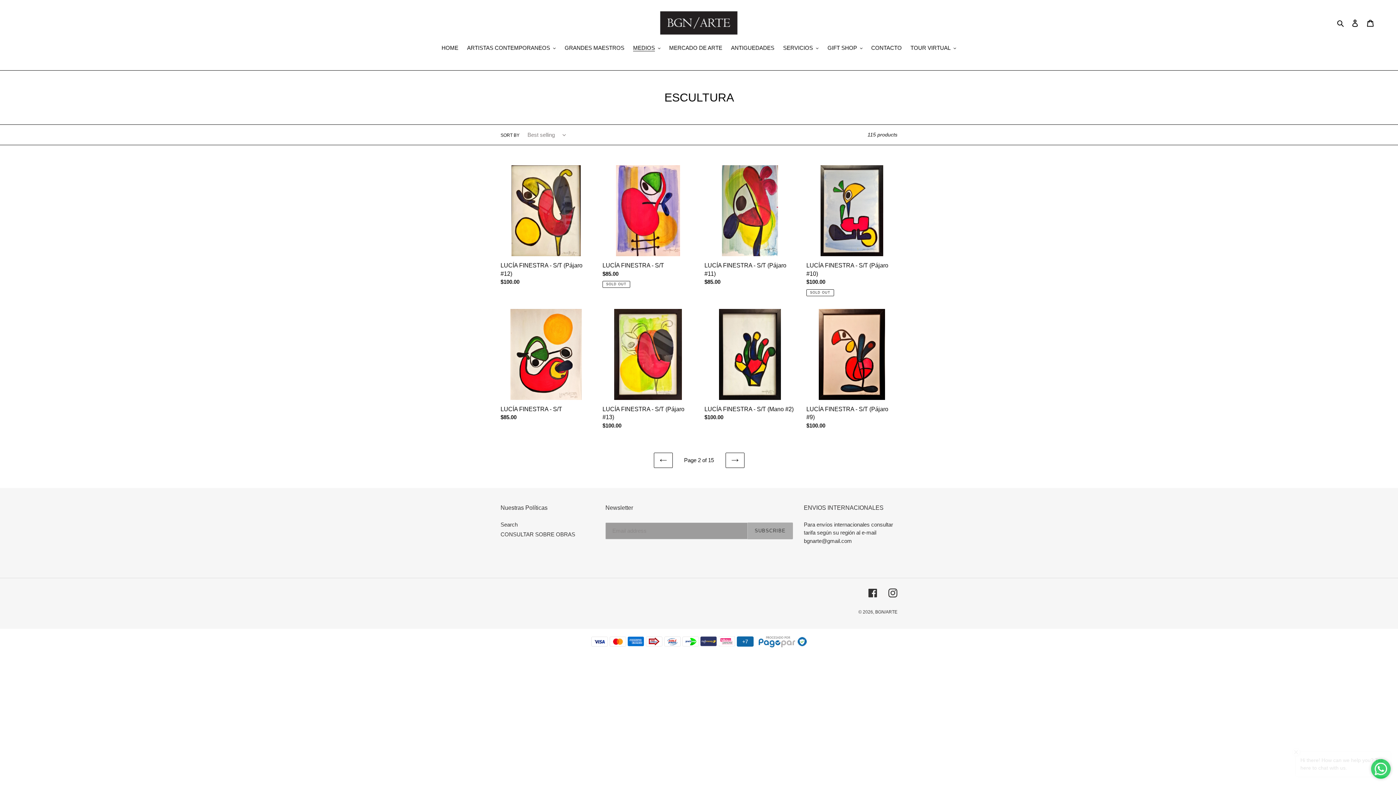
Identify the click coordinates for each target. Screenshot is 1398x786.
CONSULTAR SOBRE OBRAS (538, 534)
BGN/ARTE (886, 612)
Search (509, 524)
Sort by (510, 135)
